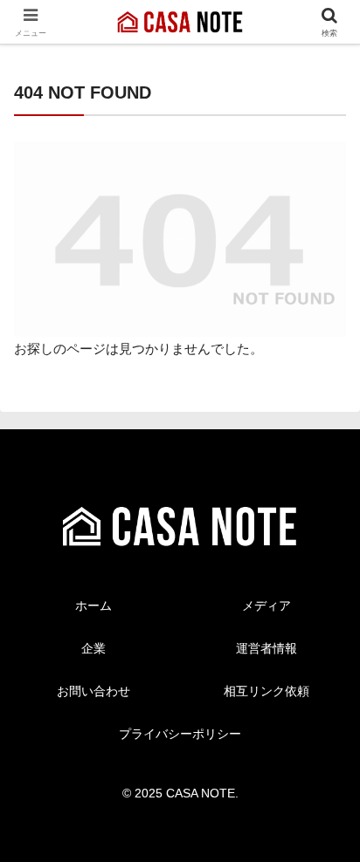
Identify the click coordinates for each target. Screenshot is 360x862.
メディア (266, 605)
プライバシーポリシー (180, 734)
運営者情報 (266, 648)
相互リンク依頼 (266, 691)
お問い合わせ (93, 691)
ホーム (93, 605)
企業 (93, 648)
